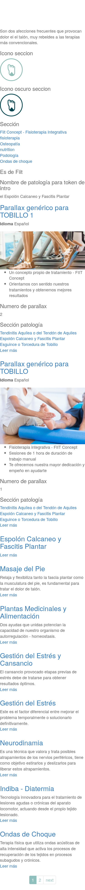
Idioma (6, 224)
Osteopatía (10, 143)
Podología (9, 155)
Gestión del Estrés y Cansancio (30, 659)
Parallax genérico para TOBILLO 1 (34, 211)
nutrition (7, 149)
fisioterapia (10, 138)
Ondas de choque (16, 161)
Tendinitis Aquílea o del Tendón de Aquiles (38, 333)
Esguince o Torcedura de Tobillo (29, 344)
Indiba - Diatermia (27, 788)
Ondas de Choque (28, 834)
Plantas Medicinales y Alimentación (33, 612)
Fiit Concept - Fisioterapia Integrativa (33, 132)
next (49, 880)
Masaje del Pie (22, 568)
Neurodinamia (21, 742)
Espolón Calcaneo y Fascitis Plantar (32, 338)
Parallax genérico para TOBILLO (34, 367)
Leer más (8, 350)
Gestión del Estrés (28, 703)
